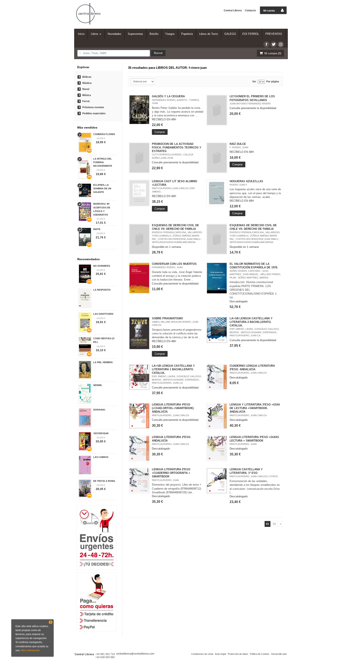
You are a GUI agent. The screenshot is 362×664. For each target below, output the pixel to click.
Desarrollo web (279, 654)
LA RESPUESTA (102, 289)
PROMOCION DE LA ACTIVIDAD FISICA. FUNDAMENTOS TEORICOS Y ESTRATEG (176, 147)
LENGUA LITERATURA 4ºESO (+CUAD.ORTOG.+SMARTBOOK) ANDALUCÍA (173, 408)
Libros (95, 33)
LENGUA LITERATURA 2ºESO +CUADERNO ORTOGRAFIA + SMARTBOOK (171, 473)
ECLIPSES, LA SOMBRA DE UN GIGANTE (102, 188)
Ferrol (85, 101)
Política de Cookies (259, 654)
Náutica (87, 83)
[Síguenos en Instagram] (281, 44)
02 (274, 523)
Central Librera (233, 10)
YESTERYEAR (101, 433)
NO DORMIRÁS (101, 266)
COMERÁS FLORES (104, 134)
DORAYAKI (99, 409)
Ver (254, 82)
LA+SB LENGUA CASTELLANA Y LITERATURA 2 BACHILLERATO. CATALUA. (251, 322)
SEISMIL (97, 385)
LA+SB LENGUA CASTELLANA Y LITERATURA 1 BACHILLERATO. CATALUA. (173, 369)
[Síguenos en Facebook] (266, 44)
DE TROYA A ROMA (104, 481)
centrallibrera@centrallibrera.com (135, 653)
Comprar (160, 132)
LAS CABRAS (100, 457)
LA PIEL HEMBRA (103, 362)
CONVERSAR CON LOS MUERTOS (174, 263)
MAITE (96, 229)
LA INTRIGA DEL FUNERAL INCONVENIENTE (102, 162)
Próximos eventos (93, 107)
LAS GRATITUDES (103, 314)
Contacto (250, 10)
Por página (272, 82)
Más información (30, 650)
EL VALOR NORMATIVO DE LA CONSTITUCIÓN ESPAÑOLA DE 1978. (254, 265)
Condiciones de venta (202, 654)
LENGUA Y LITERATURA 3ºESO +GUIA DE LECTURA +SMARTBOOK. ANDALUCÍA (255, 408)
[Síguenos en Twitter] (273, 44)
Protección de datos (238, 654)
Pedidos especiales (94, 113)
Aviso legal (220, 654)
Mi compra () (272, 53)
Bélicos (86, 76)
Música (86, 95)
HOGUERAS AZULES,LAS (246, 181)
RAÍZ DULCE (238, 144)
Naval (85, 89)
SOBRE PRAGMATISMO (167, 318)
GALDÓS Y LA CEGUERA (168, 96)
